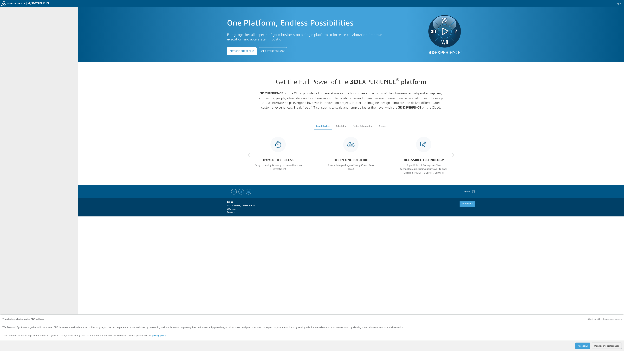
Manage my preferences (606, 345)
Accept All (583, 345)
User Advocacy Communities (241, 206)
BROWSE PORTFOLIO (241, 51)
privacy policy (159, 335)
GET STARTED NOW (273, 51)
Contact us (467, 204)
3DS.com (231, 209)
